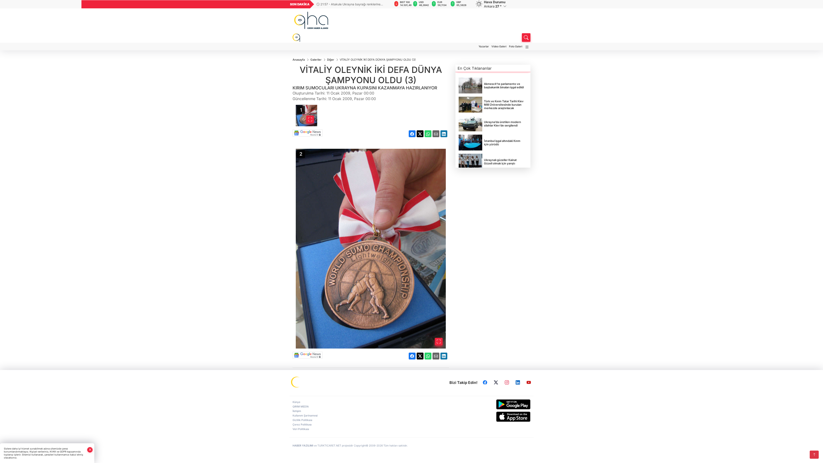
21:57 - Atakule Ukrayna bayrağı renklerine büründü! (348, 4)
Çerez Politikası (302, 424)
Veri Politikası (301, 429)
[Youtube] (528, 382)
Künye (296, 402)
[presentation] (386, 4)
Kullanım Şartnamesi (305, 415)
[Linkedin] (518, 382)
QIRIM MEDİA (301, 406)
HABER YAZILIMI (303, 445)
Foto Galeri (515, 46)
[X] (496, 382)
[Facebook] (485, 382)
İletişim (297, 411)
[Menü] (527, 47)
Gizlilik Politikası (302, 420)
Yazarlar (484, 46)
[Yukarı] (814, 455)
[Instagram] (507, 382)
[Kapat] (90, 450)
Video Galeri (498, 46)
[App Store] (503, 417)
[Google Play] (503, 404)
